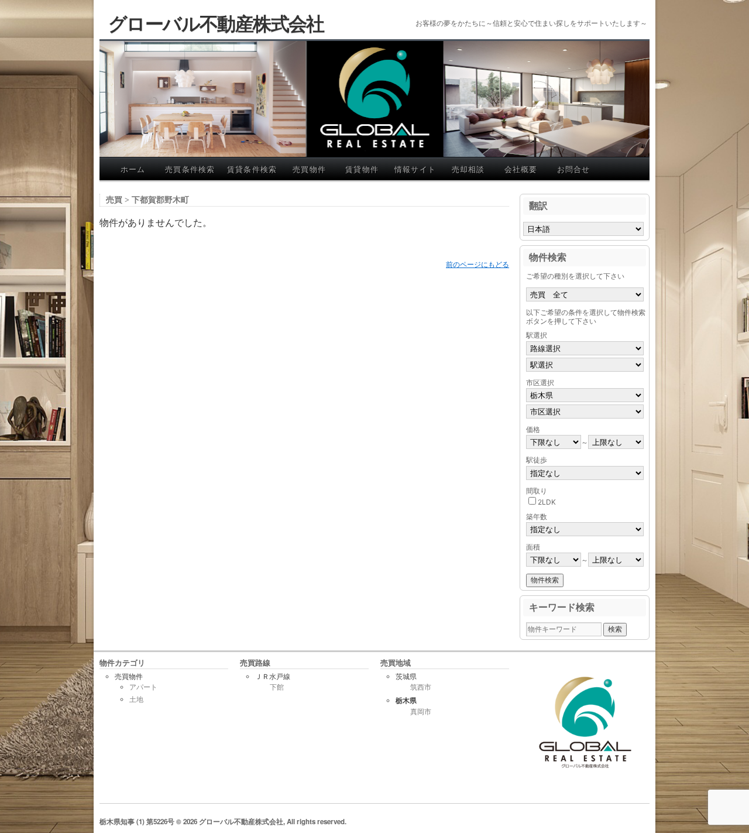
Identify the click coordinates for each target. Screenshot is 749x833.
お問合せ (573, 168)
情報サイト (415, 168)
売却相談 (468, 168)
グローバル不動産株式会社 (216, 22)
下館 (277, 687)
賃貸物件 (362, 168)
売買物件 (309, 168)
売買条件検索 (190, 168)
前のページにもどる (477, 264)
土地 (136, 699)
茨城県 (406, 676)
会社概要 (521, 168)
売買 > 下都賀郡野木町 (147, 200)
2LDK (547, 502)
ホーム (133, 168)
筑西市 (420, 687)
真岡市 (420, 712)
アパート (143, 687)
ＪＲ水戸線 (272, 676)
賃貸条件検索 (252, 168)
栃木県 (406, 701)
